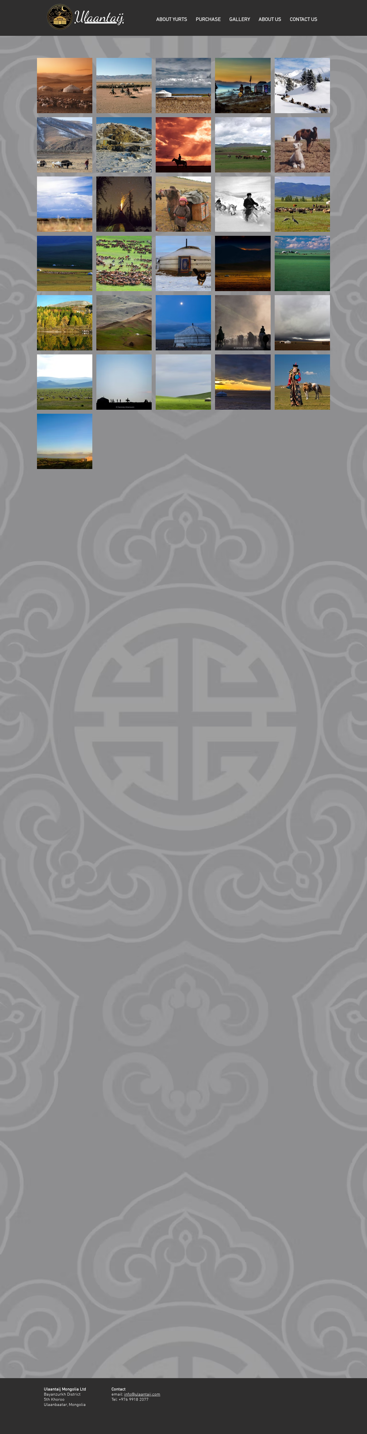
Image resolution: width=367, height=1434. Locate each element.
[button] (172, 19)
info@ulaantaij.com (142, 1394)
